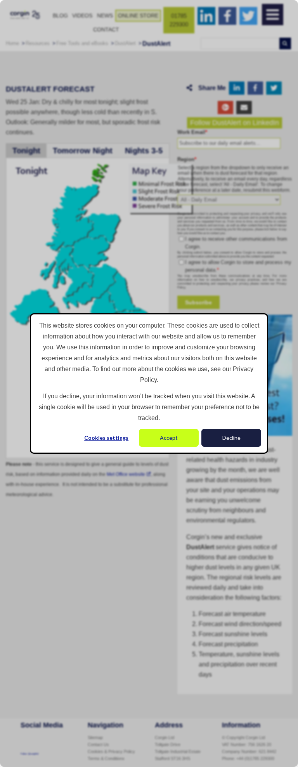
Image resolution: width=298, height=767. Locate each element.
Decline (231, 437)
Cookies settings (106, 437)
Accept (169, 437)
